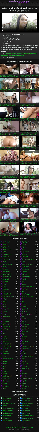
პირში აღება (23, 53)
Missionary (25, 256)
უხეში (23, 358)
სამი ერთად (25, 274)
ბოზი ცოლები (26, 324)
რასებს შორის (7, 294)
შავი (4, 291)
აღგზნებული (25, 266)
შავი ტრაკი (6, 378)
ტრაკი (35, 53)
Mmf (23, 343)
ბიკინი (24, 388)
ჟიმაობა (24, 373)
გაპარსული (6, 256)
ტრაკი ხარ (6, 309)
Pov (23, 299)
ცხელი (24, 284)
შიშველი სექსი (26, 405)
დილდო (24, 326)
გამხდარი (25, 306)
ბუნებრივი (6, 289)
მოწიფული (25, 341)
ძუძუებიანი (15, 55)
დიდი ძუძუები (26, 413)
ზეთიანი (5, 336)
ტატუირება (25, 309)
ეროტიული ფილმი (27, 356)
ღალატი (24, 366)
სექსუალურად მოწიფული (28, 259)
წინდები (21, 55)
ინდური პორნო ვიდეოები (9, 410)
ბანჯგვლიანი (26, 276)
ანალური (24, 271)
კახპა (23, 281)
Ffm (4, 334)
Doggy (4, 252)
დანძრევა (5, 329)
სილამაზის (6, 279)
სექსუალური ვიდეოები (28, 415)
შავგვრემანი (25, 242)
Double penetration (27, 378)
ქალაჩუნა (25, 331)
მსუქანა (5, 361)
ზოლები (24, 304)
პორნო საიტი (26, 400)
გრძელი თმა (6, 316)
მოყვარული (25, 269)
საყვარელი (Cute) (27, 264)
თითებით (25, 279)
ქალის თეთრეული (27, 296)
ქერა (2, 55)
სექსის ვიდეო (26, 410)
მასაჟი (4, 366)
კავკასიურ (6, 321)
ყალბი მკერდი (7, 376)
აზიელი (5, 266)
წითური (24, 311)
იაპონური (5, 281)
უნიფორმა (6, 381)
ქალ (4, 331)
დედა (4, 306)
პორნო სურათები (8, 413)
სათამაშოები (6, 271)
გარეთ (5, 299)
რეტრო (24, 351)
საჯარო (24, 383)
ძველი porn (6, 400)
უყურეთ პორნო (7, 420)
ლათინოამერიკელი (28, 346)
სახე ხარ (5, 351)
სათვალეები (6, 386)
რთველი (24, 339)
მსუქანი (5, 383)
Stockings (5, 269)
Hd (23, 291)
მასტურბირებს (7, 274)
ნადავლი (17, 53)
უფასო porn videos (27, 418)
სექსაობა (30, 53)
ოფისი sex (6, 371)
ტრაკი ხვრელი (7, 343)
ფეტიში (24, 381)
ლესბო (5, 301)
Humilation (6, 353)
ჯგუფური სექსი (7, 346)
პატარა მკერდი (7, 254)
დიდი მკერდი (7, 249)
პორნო (5, 405)
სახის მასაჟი (25, 319)
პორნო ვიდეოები (19, 1)
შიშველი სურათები (8, 408)
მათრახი (24, 336)
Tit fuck (24, 353)
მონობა (24, 321)
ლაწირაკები (10, 53)
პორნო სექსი (26, 420)
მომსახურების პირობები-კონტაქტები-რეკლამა (19, 427)
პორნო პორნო (7, 398)
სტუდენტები (25, 348)
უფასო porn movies (27, 403)
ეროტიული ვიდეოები (9, 403)
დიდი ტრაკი (25, 368)
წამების (5, 373)
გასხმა (4, 286)
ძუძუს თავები (6, 324)
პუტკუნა (5, 363)
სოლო (24, 316)
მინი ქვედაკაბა (26, 386)
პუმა (4, 368)
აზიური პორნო (7, 415)
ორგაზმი (5, 348)
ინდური (24, 361)
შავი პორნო (25, 408)
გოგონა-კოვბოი (7, 264)
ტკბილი (5, 304)
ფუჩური (5, 244)
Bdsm (4, 319)
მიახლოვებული (26, 314)
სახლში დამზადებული (9, 296)
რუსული (5, 339)
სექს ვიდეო (6, 418)
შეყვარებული (26, 294)
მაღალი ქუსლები (8, 358)
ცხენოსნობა (25, 252)
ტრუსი (4, 284)
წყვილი (5, 311)
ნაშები (4, 261)
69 (22, 371)
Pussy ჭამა (25, 363)
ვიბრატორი (6, 326)
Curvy (4, 314)
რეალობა (5, 341)
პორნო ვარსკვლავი (28, 286)
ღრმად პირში (8, 55)
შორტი (24, 376)
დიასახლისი (25, 329)
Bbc (23, 301)
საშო (23, 261)
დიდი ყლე (25, 289)
